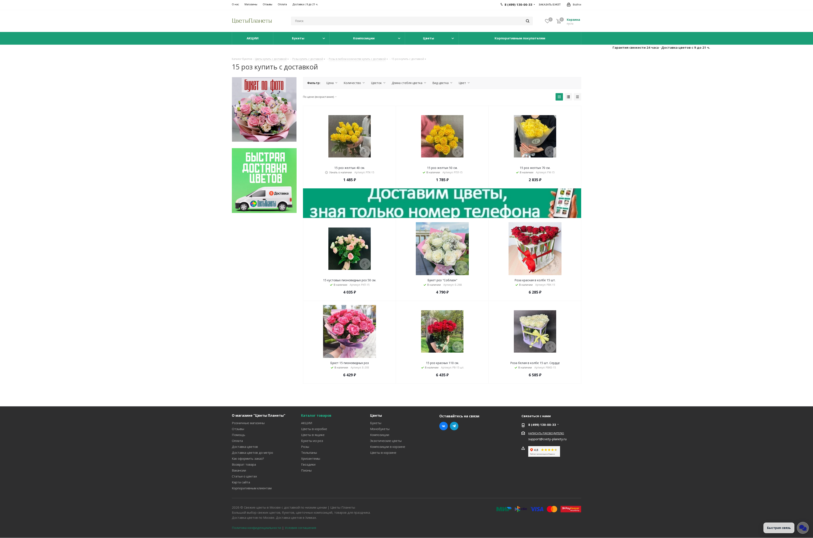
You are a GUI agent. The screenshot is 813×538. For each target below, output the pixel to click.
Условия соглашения (300, 528)
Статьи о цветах (244, 476)
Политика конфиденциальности (256, 528)
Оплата (237, 441)
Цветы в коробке (314, 429)
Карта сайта (241, 482)
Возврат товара (244, 464)
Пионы (306, 470)
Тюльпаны (309, 452)
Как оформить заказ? (248, 458)
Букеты (375, 423)
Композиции (379, 435)
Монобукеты (380, 429)
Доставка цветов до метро (252, 452)
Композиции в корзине (387, 446)
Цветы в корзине (383, 452)
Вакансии (239, 470)
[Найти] (528, 21)
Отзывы (238, 429)
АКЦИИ (306, 423)
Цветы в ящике (313, 435)
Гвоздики (308, 464)
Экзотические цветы (386, 441)
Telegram (454, 426)
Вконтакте (443, 426)
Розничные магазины (248, 423)
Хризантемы (310, 458)
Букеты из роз (312, 441)
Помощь (238, 435)
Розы (305, 446)
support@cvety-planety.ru (547, 439)
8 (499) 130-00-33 (542, 424)
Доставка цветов (245, 446)
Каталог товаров (316, 415)
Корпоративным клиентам (252, 488)
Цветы (376, 415)
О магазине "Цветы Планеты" (258, 415)
